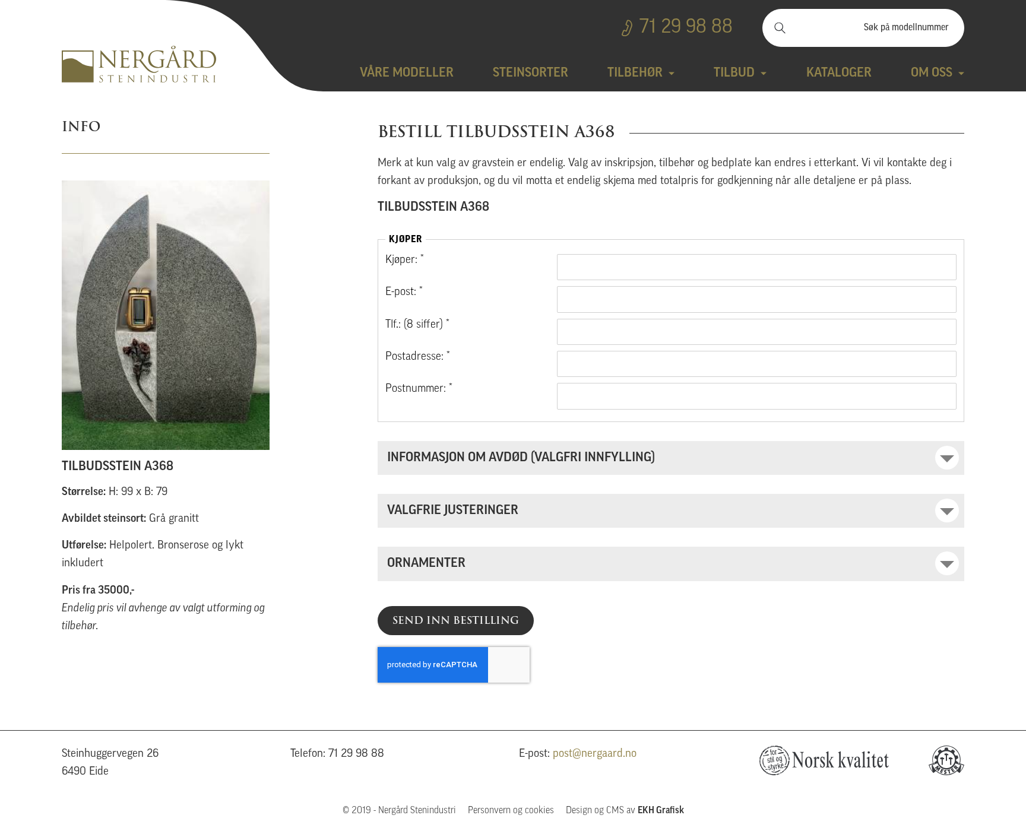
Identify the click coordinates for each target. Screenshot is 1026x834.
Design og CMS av (625, 811)
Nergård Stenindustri (139, 64)
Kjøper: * (404, 260)
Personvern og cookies (511, 811)
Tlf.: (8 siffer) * (417, 325)
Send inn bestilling (455, 620)
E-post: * (404, 292)
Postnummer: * (418, 389)
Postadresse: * (417, 357)
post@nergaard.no (594, 754)
